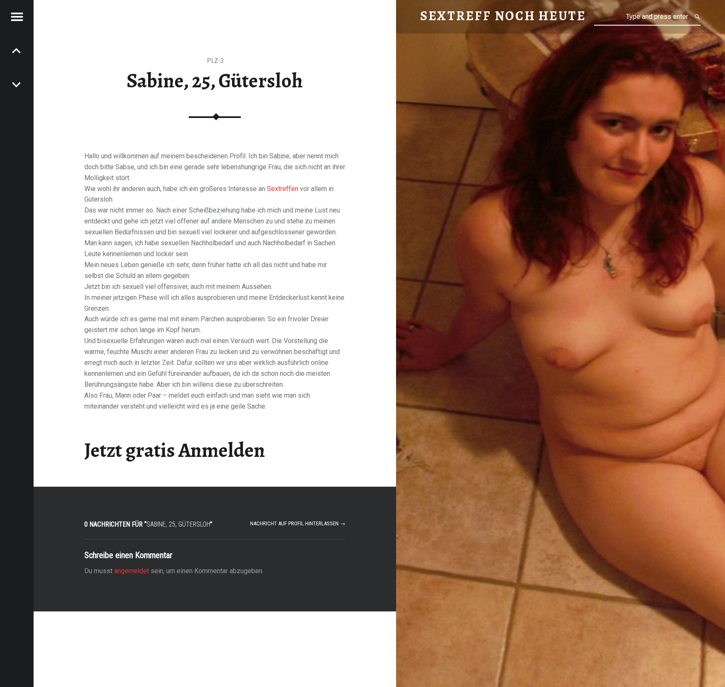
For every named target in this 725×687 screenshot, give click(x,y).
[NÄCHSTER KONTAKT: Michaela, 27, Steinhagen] (17, 50)
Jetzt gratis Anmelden (174, 450)
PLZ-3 (215, 61)
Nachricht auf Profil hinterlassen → (297, 523)
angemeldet (131, 571)
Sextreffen (282, 189)
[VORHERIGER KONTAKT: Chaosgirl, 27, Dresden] (17, 84)
